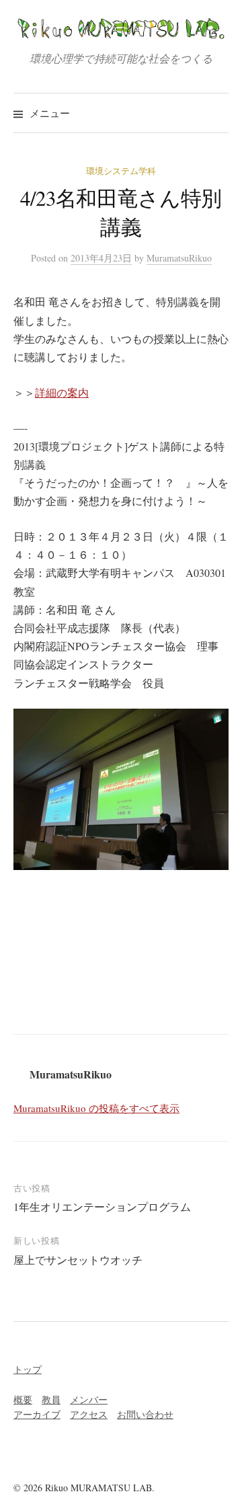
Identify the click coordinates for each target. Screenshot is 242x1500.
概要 (22, 1399)
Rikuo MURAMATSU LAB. (100, 1487)
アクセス (89, 1414)
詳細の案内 (62, 392)
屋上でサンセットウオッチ (78, 1260)
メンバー (89, 1399)
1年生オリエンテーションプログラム (102, 1206)
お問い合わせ (145, 1414)
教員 (51, 1399)
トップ (27, 1369)
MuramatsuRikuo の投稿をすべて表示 (96, 1108)
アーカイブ (37, 1414)
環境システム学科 (121, 171)
